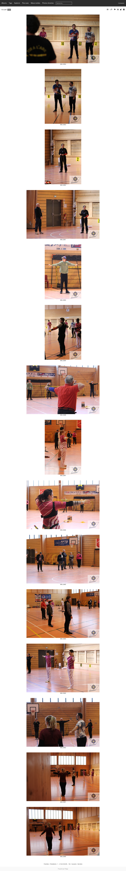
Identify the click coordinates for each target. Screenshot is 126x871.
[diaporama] (115, 9)
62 (61, 864)
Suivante (74, 864)
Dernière (80, 864)
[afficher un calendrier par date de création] (124, 9)
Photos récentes (48, 3)
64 (64, 864)
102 (69, 864)
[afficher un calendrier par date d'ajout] (121, 9)
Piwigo (66, 869)
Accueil (4, 9)
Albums (4, 3)
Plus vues (25, 3)
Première (46, 864)
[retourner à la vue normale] (118, 9)
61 (60, 864)
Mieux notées (35, 3)
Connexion (121, 3)
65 (66, 864)
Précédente (53, 864)
